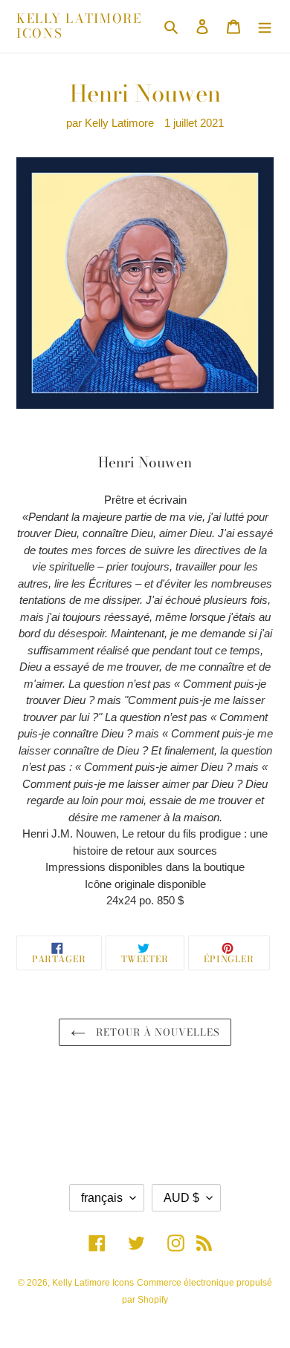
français (102, 1197)
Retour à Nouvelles (156, 1032)
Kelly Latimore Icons (79, 26)
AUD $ (181, 1197)
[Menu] (264, 26)
